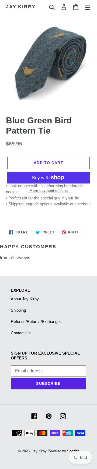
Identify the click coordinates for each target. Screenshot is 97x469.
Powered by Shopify (63, 451)
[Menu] (87, 7)
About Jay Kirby (25, 299)
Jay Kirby (21, 6)
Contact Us (21, 333)
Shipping (18, 310)
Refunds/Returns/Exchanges (36, 321)
